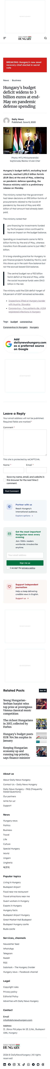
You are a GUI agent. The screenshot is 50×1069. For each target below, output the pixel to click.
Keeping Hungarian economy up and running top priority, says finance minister (16, 752)
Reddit (6, 958)
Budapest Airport (12, 887)
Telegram (8, 953)
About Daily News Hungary (16, 779)
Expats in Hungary (12, 905)
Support (7, 805)
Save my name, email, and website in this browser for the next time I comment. (25, 479)
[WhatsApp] (28, 1064)
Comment (9, 427)
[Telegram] (33, 1064)
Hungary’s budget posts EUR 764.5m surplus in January (18, 737)
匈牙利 (6, 867)
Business (7, 830)
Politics (6, 825)
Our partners (9, 796)
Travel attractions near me (16, 896)
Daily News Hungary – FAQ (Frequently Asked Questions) (22, 790)
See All (43, 690)
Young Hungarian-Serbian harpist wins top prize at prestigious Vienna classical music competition (17, 707)
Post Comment (12, 491)
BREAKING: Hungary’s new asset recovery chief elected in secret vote (23, 65)
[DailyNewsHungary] (24, 38)
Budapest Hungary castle (16, 924)
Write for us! (9, 801)
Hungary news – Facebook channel (20, 972)
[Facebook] (9, 1064)
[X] (19, 1064)
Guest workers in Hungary (16, 901)
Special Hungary (11, 848)
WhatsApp (8, 948)
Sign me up (25, 563)
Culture (6, 844)
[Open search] (45, 38)
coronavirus (26, 321)
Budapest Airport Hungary (16, 915)
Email (29, 465)
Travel (6, 834)
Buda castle (9, 929)
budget (14, 321)
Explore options (23, 516)
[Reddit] (38, 1064)
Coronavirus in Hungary (15, 327)
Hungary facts (10, 910)
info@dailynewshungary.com (17, 1020)
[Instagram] (14, 1064)
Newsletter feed (11, 944)
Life (5, 839)
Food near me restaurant (15, 891)
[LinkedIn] (4, 1064)
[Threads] (43, 1064)
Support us (21, 598)
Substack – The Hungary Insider (19, 967)
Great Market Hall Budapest (17, 919)
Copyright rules (11, 987)
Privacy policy (10, 991)
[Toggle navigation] (4, 38)
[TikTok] (23, 1064)
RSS (5, 962)
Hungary (34, 327)
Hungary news (10, 820)
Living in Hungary (12, 882)
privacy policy (28, 568)
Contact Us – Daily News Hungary (20, 784)
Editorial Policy (10, 996)
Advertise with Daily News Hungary (21, 1001)
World (6, 853)
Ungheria (7, 862)
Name (7, 465)
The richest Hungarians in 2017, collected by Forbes (18, 724)
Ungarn (7, 858)
